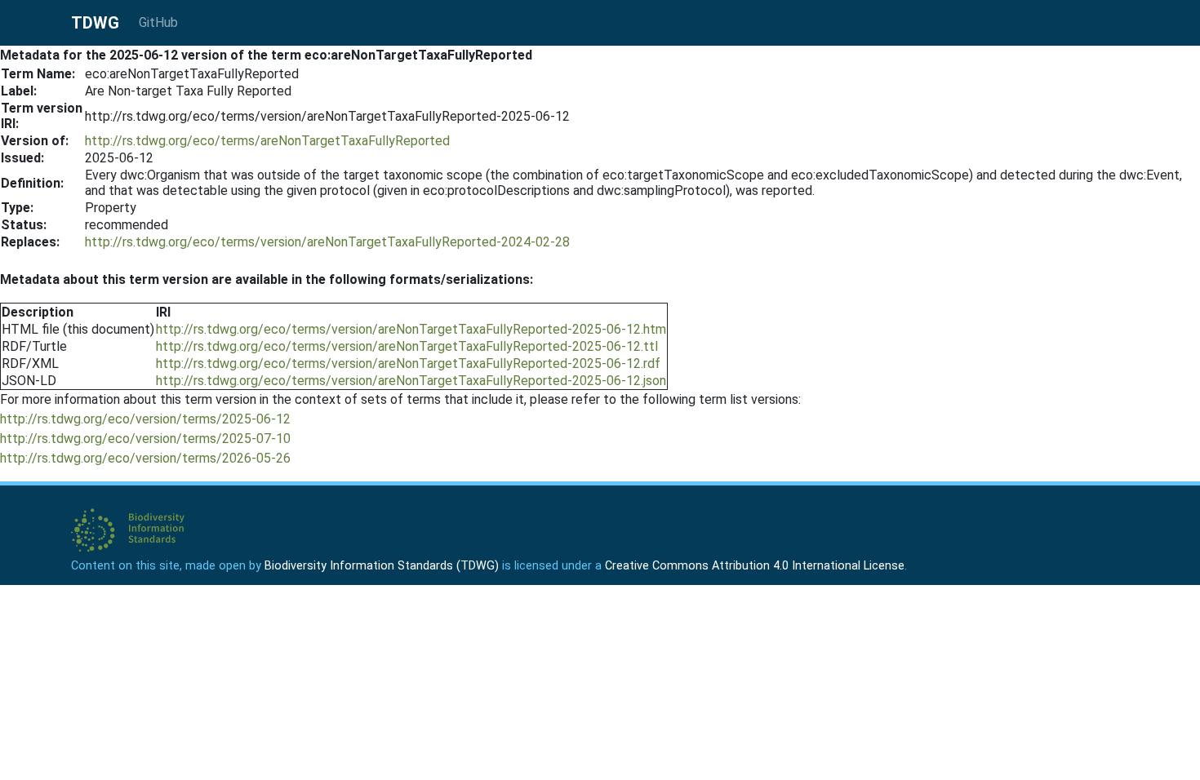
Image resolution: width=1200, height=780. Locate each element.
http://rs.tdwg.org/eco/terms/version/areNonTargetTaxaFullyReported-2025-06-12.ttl (407, 346)
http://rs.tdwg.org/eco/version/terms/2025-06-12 (145, 419)
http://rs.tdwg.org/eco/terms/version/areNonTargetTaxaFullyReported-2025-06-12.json (411, 380)
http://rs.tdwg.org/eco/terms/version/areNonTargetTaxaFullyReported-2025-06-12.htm (411, 329)
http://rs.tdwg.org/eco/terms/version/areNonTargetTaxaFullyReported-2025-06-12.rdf (408, 363)
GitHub (158, 22)
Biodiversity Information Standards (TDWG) (381, 566)
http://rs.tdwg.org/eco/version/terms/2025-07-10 (145, 438)
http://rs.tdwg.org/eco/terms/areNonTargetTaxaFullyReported (267, 140)
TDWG (95, 23)
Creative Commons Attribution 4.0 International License (754, 566)
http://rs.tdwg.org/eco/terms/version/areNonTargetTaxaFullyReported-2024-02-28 (327, 242)
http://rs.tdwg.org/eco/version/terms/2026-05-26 (145, 458)
